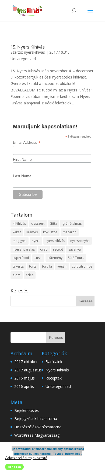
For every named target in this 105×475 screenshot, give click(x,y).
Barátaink (54, 361)
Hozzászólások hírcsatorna (37, 426)
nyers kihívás (55, 240)
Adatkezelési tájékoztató (26, 457)
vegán (61, 266)
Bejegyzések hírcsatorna (35, 418)
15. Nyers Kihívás (27, 47)
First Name (22, 159)
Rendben (14, 467)
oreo (44, 249)
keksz (17, 232)
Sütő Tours (76, 257)
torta (33, 266)
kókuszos (50, 232)
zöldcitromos (82, 266)
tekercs (18, 266)
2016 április (24, 386)
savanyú (74, 249)
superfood (21, 257)
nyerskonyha (80, 240)
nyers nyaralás (24, 249)
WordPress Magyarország (37, 435)
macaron (69, 232)
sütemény (55, 257)
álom (16, 275)
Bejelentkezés (26, 410)
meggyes (19, 240)
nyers (36, 240)
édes (29, 275)
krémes (32, 232)
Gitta (53, 223)
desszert (37, 223)
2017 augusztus (28, 370)
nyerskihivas (34, 52)
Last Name (22, 176)
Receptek (54, 378)
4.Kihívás (19, 223)
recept (58, 249)
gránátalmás (72, 223)
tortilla (47, 266)
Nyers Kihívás (57, 370)
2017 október (26, 361)
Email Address (26, 142)
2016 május (24, 378)
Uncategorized (23, 58)
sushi (38, 257)
